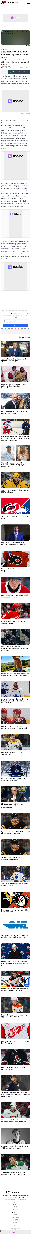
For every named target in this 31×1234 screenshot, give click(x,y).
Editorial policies (15, 1221)
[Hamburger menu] (28, 3)
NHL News (15, 1204)
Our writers (15, 1216)
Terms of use (15, 1217)
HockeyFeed (7, 66)
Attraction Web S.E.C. (13, 1199)
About (15, 1214)
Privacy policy (15, 1219)
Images (15, 1207)
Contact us (15, 1222)
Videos (15, 1206)
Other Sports (15, 1209)
